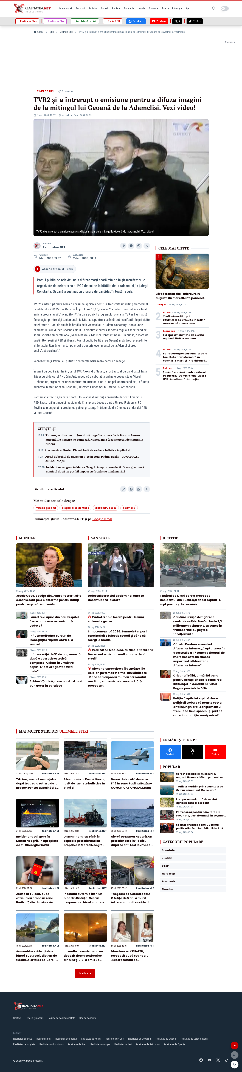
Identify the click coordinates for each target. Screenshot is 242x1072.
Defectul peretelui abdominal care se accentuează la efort (116, 598)
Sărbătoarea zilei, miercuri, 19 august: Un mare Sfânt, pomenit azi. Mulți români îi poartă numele (181, 298)
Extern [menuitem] (165, 8)
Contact (17, 1018)
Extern (167, 312)
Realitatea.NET (54, 247)
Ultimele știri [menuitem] (65, 8)
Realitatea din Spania (174, 1044)
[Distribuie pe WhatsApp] (139, 246)
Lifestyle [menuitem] (177, 8)
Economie (169, 331)
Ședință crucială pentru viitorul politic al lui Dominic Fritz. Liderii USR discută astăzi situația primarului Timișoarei (184, 377)
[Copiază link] (123, 246)
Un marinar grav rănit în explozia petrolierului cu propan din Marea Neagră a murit (84, 843)
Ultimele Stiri (66, 31)
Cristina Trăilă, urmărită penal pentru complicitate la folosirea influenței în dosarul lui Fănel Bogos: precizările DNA (197, 681)
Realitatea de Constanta (52, 1044)
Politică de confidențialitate (61, 1018)
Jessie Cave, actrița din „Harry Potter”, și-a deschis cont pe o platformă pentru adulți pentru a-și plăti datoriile (48, 600)
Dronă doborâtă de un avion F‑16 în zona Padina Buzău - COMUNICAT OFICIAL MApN (92, 459)
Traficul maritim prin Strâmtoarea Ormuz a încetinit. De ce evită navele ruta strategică (184, 322)
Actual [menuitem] (104, 8)
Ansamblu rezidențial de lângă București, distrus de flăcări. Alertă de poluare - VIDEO (36, 957)
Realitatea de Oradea (165, 1038)
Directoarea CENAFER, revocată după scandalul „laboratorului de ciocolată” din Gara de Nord (132, 957)
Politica (167, 368)
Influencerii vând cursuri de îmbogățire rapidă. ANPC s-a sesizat (51, 640)
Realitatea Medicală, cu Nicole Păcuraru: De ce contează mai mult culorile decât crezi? (120, 654)
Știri (52, 31)
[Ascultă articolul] (234, 1045)
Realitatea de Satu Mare (148, 1044)
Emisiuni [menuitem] (80, 8)
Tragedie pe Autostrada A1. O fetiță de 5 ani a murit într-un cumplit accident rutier (131, 900)
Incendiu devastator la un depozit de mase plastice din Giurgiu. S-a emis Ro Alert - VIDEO (83, 957)
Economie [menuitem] (128, 8)
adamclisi (129, 508)
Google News (102, 519)
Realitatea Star (43, 1038)
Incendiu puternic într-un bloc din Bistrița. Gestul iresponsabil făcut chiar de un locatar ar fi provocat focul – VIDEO (84, 902)
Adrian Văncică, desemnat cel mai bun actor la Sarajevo (56, 683)
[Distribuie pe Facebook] (131, 246)
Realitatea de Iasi (123, 1044)
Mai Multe (85, 973)
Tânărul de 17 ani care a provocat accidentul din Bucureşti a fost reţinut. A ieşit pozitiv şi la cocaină (190, 600)
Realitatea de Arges (100, 1044)
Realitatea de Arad (77, 1044)
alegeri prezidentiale (75, 508)
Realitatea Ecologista (66, 1038)
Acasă (40, 31)
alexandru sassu (106, 508)
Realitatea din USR (115, 1038)
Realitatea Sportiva (22, 1038)
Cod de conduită (87, 1018)
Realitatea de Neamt (91, 1038)
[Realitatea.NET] (32, 8)
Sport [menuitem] (188, 8)
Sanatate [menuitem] (154, 8)
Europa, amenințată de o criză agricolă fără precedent (183, 336)
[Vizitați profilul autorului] (37, 245)
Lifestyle (161, 304)
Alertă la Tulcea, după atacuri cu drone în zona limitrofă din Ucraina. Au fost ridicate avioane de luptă (34, 902)
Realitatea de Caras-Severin (194, 1038)
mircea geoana (46, 508)
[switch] (225, 8)
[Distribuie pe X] (146, 246)
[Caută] (213, 8)
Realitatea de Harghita (24, 1044)
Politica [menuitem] (93, 8)
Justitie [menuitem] (115, 8)
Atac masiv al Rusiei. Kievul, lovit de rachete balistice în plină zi (87, 450)
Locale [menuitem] (141, 8)
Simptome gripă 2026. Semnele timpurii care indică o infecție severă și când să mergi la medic (117, 635)
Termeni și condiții (35, 1018)
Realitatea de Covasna (139, 1038)
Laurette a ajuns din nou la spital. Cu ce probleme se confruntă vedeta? (55, 621)
